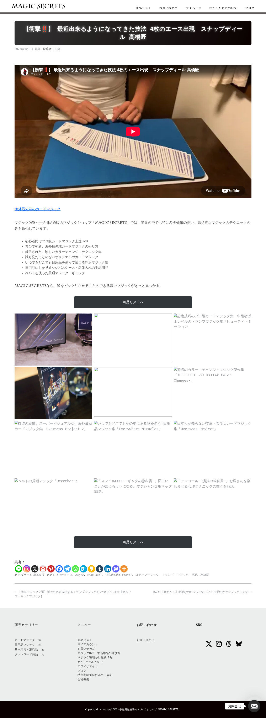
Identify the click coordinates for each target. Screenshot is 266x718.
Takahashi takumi (118, 574)
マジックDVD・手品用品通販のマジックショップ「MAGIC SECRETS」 (142, 709)
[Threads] (229, 644)
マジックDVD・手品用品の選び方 (99, 653)
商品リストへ (133, 302)
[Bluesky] (239, 644)
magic (79, 574)
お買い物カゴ (168, 8)
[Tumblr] (99, 568)
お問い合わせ (145, 640)
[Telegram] (67, 568)
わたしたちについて (223, 8)
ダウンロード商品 (26, 654)
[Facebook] (59, 568)
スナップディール (146, 574)
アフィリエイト (88, 666)
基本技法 (38, 574)
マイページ (193, 8)
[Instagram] (26, 568)
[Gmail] (43, 568)
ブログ (250, 8)
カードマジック (25, 640)
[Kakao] (91, 568)
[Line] (18, 568)
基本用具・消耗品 (26, 649)
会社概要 (83, 679)
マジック (182, 574)
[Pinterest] (51, 568)
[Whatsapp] (75, 568)
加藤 (57, 49)
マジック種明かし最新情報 (95, 657)
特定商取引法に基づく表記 (95, 675)
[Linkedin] (107, 568)
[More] (124, 568)
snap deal (94, 574)
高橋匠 (204, 574)
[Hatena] (83, 568)
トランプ (167, 574)
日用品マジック (25, 644)
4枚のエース (64, 574)
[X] (34, 568)
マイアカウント (88, 644)
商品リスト (143, 8)
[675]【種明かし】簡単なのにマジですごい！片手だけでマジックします (202, 592)
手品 (194, 574)
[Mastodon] (115, 568)
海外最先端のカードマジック (37, 209)
